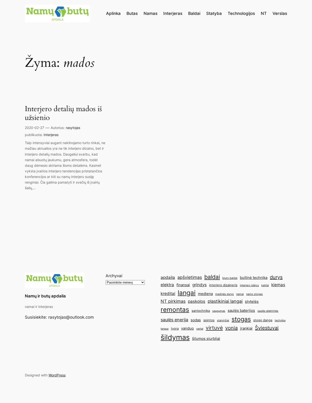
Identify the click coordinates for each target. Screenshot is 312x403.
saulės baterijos (241, 310)
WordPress (57, 375)
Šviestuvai (267, 328)
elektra (167, 284)
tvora (175, 328)
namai (240, 294)
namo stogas (254, 294)
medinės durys (224, 294)
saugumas (218, 311)
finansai (183, 285)
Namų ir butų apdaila (45, 296)
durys (276, 277)
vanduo (187, 328)
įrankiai (246, 328)
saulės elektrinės (267, 311)
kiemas (278, 284)
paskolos (196, 301)
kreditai (168, 293)
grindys (199, 284)
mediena (205, 293)
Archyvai (114, 275)
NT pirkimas (173, 301)
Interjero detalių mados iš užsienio (63, 113)
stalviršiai (223, 320)
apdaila (168, 277)
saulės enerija (174, 319)
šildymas (175, 337)
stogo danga (262, 320)
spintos (208, 320)
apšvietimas (189, 277)
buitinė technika (253, 277)
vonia (231, 328)
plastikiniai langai (225, 301)
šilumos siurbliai (206, 338)
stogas (241, 319)
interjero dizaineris (223, 285)
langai (186, 292)
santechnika (201, 311)
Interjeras (51, 135)
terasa (164, 328)
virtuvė (214, 327)
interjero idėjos (249, 285)
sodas (196, 320)
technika (280, 320)
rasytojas (73, 128)
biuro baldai (229, 278)
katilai (265, 285)
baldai (212, 276)
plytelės (252, 301)
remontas (175, 309)
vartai (199, 328)
